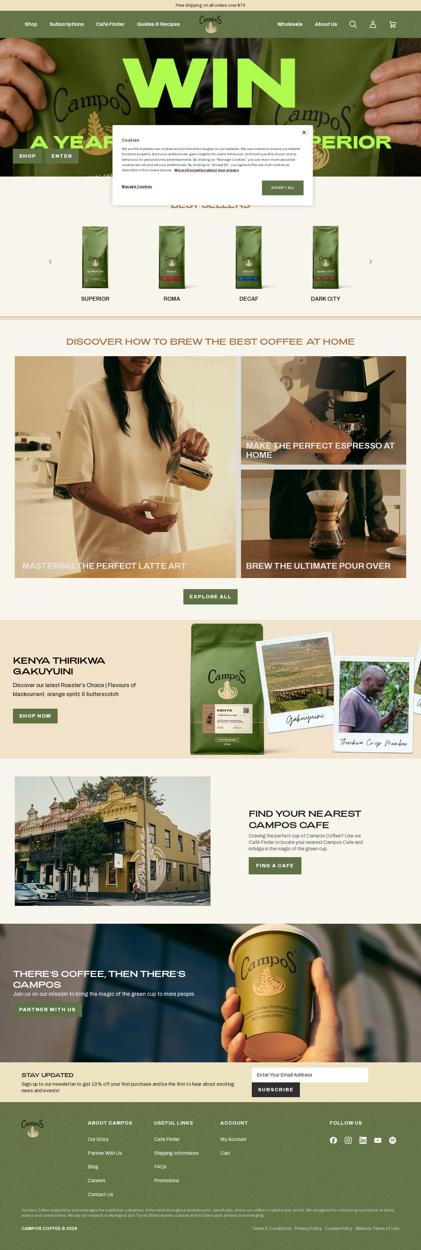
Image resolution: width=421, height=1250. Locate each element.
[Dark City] (326, 257)
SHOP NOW (35, 716)
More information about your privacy (206, 170)
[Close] (304, 132)
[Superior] (95, 257)
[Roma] (172, 257)
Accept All (282, 187)
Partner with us (47, 1009)
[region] (212, 165)
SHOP (27, 156)
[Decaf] (249, 257)
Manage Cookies (137, 186)
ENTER (61, 156)
